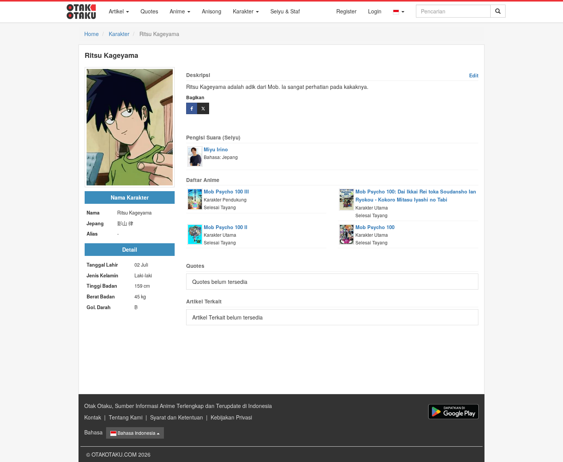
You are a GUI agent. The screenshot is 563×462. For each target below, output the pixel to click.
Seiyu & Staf (285, 11)
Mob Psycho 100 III (226, 191)
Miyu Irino (216, 149)
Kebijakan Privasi (231, 417)
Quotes (149, 11)
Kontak (92, 417)
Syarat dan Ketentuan (176, 417)
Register (346, 11)
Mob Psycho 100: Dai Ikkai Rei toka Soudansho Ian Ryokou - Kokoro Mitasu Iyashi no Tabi (415, 195)
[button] (398, 11)
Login (374, 11)
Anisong (211, 11)
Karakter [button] (244, 11)
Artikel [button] (117, 11)
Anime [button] (178, 11)
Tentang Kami (125, 417)
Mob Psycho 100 (374, 227)
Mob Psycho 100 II (225, 227)
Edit (473, 75)
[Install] (453, 411)
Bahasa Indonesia (136, 432)
